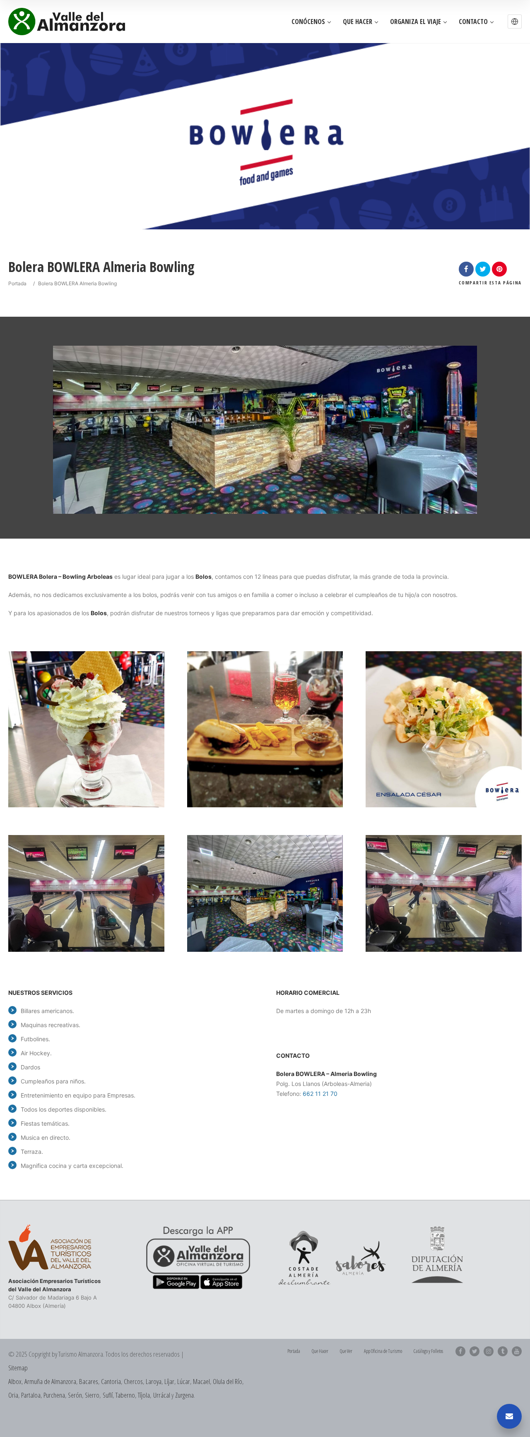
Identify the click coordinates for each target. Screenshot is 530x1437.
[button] (515, 21)
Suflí (108, 1395)
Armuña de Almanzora (50, 1381)
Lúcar (183, 1381)
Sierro (92, 1395)
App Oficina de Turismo (383, 1351)
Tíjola (144, 1395)
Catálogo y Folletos (428, 1351)
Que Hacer (357, 21)
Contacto (473, 21)
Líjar (169, 1381)
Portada (17, 283)
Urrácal (161, 1395)
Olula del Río (227, 1381)
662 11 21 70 (320, 1093)
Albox (15, 1381)
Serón (75, 1395)
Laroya (153, 1381)
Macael (201, 1381)
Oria (13, 1395)
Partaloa (31, 1395)
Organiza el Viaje (415, 21)
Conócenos (308, 21)
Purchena (54, 1395)
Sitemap (18, 1367)
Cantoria (111, 1381)
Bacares (88, 1381)
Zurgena (184, 1395)
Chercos (133, 1381)
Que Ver (346, 1351)
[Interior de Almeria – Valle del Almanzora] (66, 21)
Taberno (125, 1395)
